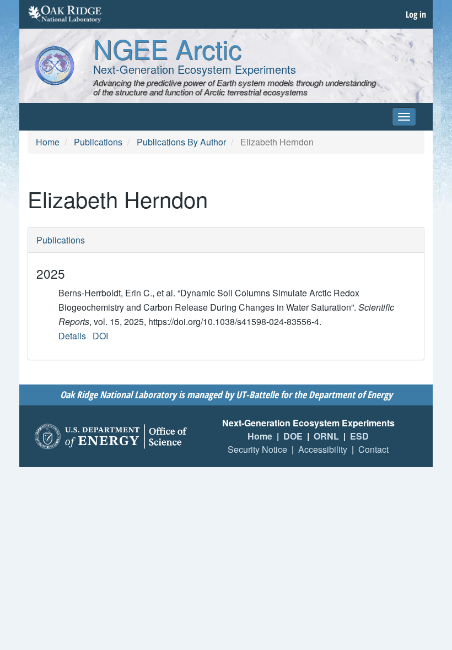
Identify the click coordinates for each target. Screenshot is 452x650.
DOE (293, 436)
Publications (98, 142)
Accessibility (322, 449)
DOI (100, 335)
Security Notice (257, 449)
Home (48, 142)
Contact (373, 449)
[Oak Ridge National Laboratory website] (64, 14)
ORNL (326, 436)
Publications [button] (60, 240)
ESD (359, 436)
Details (72, 335)
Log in (416, 14)
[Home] (54, 65)
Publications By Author (181, 142)
